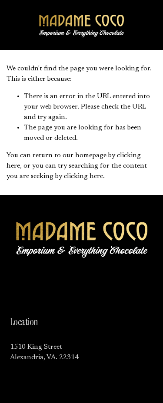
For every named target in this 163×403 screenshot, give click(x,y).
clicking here (83, 176)
